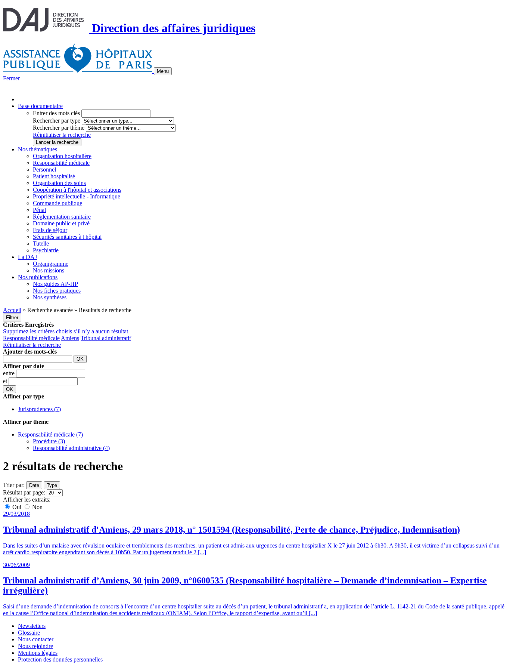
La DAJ (27, 257)
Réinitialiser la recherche (62, 135)
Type (52, 485)
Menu (163, 71)
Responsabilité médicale (61, 163)
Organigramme (50, 263)
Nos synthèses (49, 297)
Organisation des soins (59, 183)
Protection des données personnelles (60, 659)
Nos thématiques (37, 149)
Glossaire (29, 632)
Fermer (11, 78)
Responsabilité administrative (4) (71, 448)
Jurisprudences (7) (39, 409)
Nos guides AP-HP (55, 284)
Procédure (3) (49, 441)
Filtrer (12, 317)
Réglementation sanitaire (62, 216)
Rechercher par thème (58, 127)
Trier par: (14, 485)
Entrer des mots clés (56, 113)
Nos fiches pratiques (57, 290)
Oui (17, 507)
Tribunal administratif (106, 338)
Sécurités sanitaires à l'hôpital (67, 237)
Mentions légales (37, 653)
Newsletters (32, 626)
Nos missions (48, 270)
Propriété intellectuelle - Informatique (76, 196)
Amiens (70, 338)
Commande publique (57, 203)
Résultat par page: (24, 492)
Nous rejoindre (35, 646)
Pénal (39, 210)
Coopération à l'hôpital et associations (77, 189)
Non (37, 507)
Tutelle (41, 243)
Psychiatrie (46, 250)
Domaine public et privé (61, 223)
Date (34, 485)
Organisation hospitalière (62, 156)
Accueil (12, 310)
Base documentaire (40, 106)
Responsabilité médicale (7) (50, 434)
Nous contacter (35, 639)
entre (9, 373)
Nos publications (37, 277)
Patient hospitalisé (54, 176)
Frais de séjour (50, 230)
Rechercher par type (56, 120)
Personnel (44, 169)
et (6, 381)
